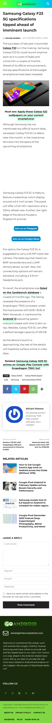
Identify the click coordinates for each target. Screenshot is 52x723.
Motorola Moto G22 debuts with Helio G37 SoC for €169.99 (39, 444)
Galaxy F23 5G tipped (33, 376)
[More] (42, 389)
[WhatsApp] (33, 389)
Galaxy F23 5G (16, 376)
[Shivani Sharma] (14, 416)
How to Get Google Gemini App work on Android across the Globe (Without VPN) (33, 469)
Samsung (15, 380)
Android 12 (9, 318)
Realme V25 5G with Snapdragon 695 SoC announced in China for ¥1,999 (13, 446)
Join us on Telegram (26, 228)
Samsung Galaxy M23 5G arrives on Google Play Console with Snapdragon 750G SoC (26, 365)
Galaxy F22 (9, 48)
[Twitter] (16, 389)
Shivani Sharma (12, 38)
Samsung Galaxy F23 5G (31, 380)
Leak (6, 380)
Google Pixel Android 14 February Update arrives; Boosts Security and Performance (32, 486)
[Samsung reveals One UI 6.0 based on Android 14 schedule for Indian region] (10, 503)
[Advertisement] (26, 170)
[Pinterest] (24, 389)
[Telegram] (19, 693)
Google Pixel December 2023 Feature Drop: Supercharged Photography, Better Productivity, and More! (32, 521)
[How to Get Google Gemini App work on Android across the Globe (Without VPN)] (10, 468)
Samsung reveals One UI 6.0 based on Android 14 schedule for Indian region (33, 503)
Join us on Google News (26, 239)
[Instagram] (12, 693)
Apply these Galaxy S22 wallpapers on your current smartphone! (28, 115)
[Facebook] (7, 389)
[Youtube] (33, 693)
